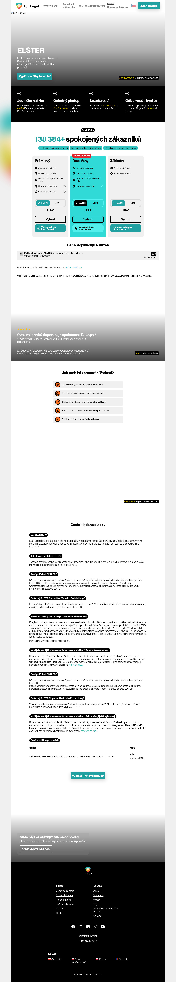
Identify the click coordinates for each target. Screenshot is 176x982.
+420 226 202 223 (88, 941)
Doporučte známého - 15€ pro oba (105, 910)
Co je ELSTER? (39, 534)
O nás (96, 891)
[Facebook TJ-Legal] (73, 927)
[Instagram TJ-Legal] (95, 927)
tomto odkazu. (76, 664)
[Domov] (28, 6)
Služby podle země (65, 891)
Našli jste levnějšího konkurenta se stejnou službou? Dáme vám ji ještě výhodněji (73, 716)
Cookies (60, 913)
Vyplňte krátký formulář (35, 76)
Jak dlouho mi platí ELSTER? (46, 555)
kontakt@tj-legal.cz (88, 935)
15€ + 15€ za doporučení (92, 5)
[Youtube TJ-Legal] (103, 927)
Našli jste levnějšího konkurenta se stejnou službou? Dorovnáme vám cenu (70, 650)
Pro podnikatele (63, 899)
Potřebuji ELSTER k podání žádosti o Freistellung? (57, 698)
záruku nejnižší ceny (73, 267)
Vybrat (50, 219)
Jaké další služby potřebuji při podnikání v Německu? (59, 616)
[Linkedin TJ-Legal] (80, 927)
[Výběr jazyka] (133, 6)
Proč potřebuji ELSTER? (44, 574)
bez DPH (44, 203)
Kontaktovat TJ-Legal (36, 849)
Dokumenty (98, 895)
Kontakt (97, 915)
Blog (95, 904)
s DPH (57, 203)
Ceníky (59, 908)
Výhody (96, 899)
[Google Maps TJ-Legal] (88, 927)
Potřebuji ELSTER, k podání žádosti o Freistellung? (58, 598)
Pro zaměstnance (64, 895)
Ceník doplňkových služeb (45, 740)
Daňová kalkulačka (117, 7)
